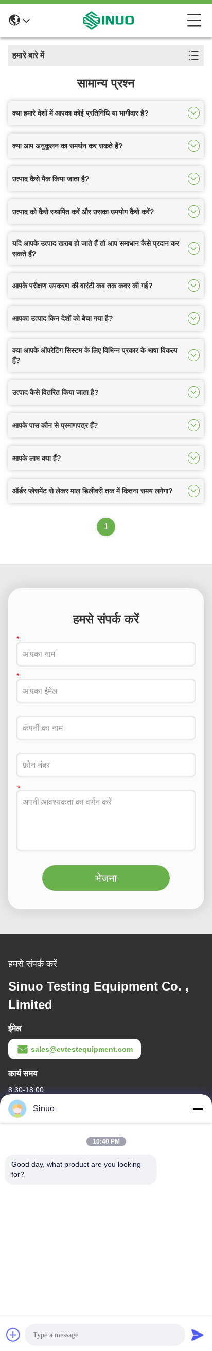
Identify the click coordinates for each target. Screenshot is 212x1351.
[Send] (197, 1334)
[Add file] (13, 1334)
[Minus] (197, 1108)
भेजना (106, 878)
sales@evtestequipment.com (82, 1049)
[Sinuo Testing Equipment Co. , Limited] (108, 20)
